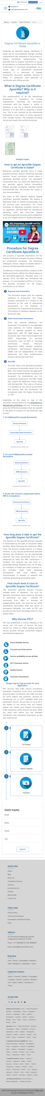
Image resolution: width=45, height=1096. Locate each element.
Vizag (10, 985)
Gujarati (17, 1066)
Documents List (13, 888)
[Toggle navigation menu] (5, 8)
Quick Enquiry (33, 2)
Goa (9, 982)
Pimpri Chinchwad (31, 1009)
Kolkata (24, 977)
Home (10, 871)
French (29, 1061)
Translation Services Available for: (17, 1041)
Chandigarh (33, 977)
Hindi (21, 1064)
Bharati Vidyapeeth (12, 1081)
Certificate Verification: (14, 1079)
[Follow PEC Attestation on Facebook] (9, 1002)
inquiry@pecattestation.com (22, 947)
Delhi (9, 964)
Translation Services (15, 881)
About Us (11, 878)
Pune (9, 961)
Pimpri (15, 961)
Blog (9, 874)
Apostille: (9, 1026)
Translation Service (12, 1058)
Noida (20, 982)
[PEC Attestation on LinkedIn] (15, 1002)
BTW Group (23, 1093)
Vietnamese (15, 1069)
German (22, 1058)
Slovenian (22, 1075)
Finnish (15, 1075)
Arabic (23, 1061)
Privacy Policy (12, 913)
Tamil (30, 1066)
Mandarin (34, 1072)
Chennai (17, 977)
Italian (27, 1064)
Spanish (28, 1058)
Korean (15, 1064)
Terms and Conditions (16, 916)
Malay (35, 1075)
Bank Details (12, 895)
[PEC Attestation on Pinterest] (18, 1002)
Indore (10, 977)
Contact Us (12, 898)
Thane (33, 964)
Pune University (27, 1079)
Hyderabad (26, 964)
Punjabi (24, 1066)
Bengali (34, 1069)
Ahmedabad (23, 961)
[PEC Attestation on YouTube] (25, 1002)
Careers (10, 892)
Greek (27, 1072)
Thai (28, 1069)
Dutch (23, 1069)
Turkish (33, 1064)
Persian (16, 1072)
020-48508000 (23, 2)
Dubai (14, 982)
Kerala (19, 980)
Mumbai (32, 961)
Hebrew (8, 1075)
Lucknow (26, 980)
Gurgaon (12, 980)
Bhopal (33, 980)
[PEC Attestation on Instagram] (21, 1002)
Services (11, 885)
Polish (8, 1069)
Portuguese (9, 1066)
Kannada (9, 1072)
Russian (8, 1064)
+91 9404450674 (19, 943)
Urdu (21, 1072)
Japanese (16, 1061)
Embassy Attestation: (13, 1009)
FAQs (9, 923)
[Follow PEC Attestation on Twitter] (12, 1002)
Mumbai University (25, 1081)
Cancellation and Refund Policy (19, 919)
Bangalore (16, 964)
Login (40, 2)
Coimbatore (28, 982)
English (29, 1075)
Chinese (8, 1061)
